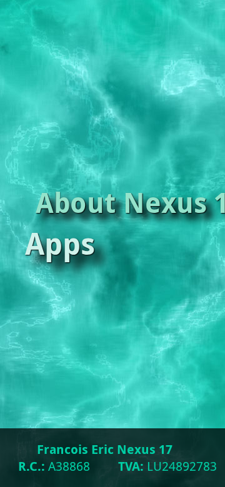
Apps (61, 243)
